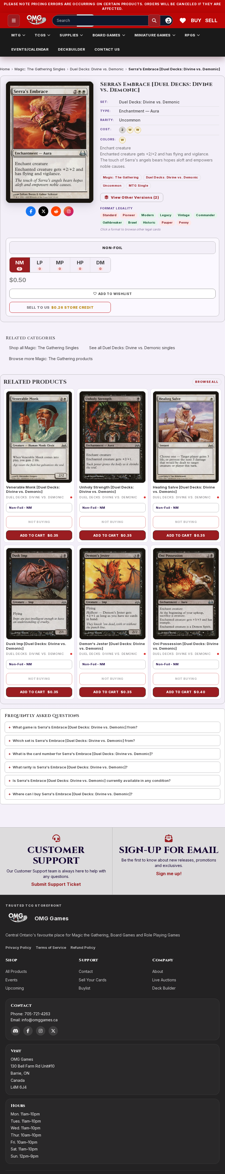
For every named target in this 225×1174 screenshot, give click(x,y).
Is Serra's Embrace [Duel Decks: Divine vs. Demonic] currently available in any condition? (92, 780)
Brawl (132, 222)
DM (103, 265)
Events (11, 980)
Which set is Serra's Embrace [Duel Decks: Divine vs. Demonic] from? (74, 740)
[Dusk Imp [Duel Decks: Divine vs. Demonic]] (39, 593)
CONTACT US (107, 49)
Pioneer (129, 215)
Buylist (84, 988)
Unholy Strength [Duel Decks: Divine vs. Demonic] (106, 489)
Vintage (184, 215)
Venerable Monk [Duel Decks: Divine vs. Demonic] (33, 489)
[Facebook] (28, 1031)
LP (43, 265)
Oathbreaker (112, 222)
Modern (147, 215)
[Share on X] (43, 211)
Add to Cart (39, 535)
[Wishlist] (183, 21)
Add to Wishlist (115, 294)
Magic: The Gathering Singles (40, 69)
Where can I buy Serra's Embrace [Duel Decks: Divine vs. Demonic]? (73, 794)
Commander (205, 215)
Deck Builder (164, 988)
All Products (16, 971)
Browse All (206, 382)
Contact (86, 971)
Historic (149, 222)
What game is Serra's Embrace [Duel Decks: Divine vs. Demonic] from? (75, 727)
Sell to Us (60, 307)
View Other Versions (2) (135, 197)
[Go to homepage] (37, 20)
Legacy (165, 215)
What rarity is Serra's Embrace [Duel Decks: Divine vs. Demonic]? (70, 767)
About (157, 971)
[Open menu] (14, 21)
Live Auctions (164, 980)
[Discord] (15, 1031)
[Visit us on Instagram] (69, 211)
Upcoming (14, 988)
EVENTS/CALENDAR (30, 49)
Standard (109, 215)
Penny (184, 222)
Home (5, 69)
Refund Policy (83, 947)
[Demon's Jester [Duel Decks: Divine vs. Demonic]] (112, 593)
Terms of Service (51, 947)
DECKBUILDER (71, 49)
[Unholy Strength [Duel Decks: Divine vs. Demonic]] (112, 437)
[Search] (154, 21)
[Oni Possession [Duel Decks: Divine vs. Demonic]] (186, 593)
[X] (53, 1031)
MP (63, 265)
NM (22, 265)
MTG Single (138, 185)
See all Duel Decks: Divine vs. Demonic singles (132, 347)
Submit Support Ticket (56, 884)
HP (83, 265)
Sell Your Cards (92, 980)
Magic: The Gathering (121, 177)
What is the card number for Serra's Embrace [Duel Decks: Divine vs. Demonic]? (83, 753)
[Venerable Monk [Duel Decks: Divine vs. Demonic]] (39, 437)
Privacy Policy (18, 947)
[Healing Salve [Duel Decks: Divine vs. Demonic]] (186, 437)
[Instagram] (40, 1031)
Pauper (167, 222)
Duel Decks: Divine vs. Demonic (97, 69)
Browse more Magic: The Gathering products (51, 358)
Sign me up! (169, 873)
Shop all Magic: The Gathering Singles (44, 347)
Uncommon (112, 185)
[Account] (168, 21)
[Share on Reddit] (56, 211)
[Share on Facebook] (31, 211)
